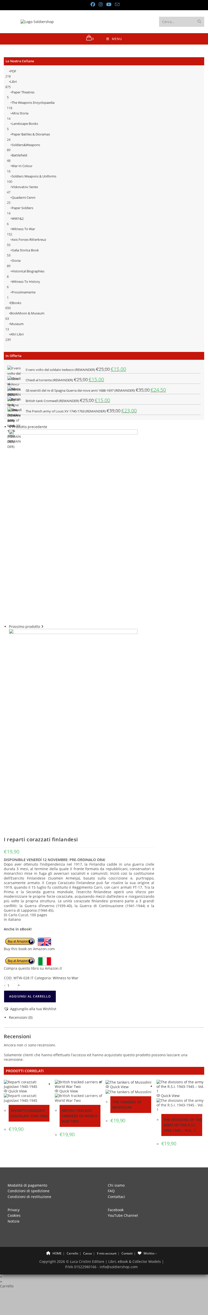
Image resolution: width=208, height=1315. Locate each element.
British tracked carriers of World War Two (80, 1116)
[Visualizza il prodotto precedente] (10, 426)
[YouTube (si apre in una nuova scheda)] (108, 4)
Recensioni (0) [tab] (20, 1017)
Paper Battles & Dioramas (31, 134)
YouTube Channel (123, 1215)
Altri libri (17, 334)
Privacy (14, 1209)
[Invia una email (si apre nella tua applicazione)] (116, 4)
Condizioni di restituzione (29, 1196)
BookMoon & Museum (27, 313)
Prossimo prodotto (24, 626)
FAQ (111, 1190)
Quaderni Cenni (23, 197)
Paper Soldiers (22, 208)
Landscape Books (25, 123)
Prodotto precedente (29, 426)
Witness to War (23, 229)
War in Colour (22, 166)
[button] (30, 1008)
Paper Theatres (23, 92)
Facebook (116, 1209)
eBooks (15, 303)
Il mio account (106, 1253)
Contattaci (116, 1196)
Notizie (14, 1221)
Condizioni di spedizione (28, 1190)
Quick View (17, 1091)
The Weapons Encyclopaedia (33, 102)
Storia (16, 260)
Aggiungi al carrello (30, 996)
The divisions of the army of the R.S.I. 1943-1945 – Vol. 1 (182, 1125)
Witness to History (26, 281)
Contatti (127, 1253)
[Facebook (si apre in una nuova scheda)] (93, 4)
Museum (17, 324)
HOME (57, 1253)
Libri (13, 81)
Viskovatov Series (25, 187)
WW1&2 (18, 218)
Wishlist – (150, 1253)
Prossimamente (24, 292)
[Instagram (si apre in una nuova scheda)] (100, 4)
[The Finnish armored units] (73, 726)
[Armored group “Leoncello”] (73, 526)
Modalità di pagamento (27, 1185)
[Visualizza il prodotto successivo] (42, 626)
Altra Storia (20, 113)
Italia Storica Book (25, 250)
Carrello (72, 1253)
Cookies (14, 1215)
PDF (13, 71)
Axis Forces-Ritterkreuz (29, 239)
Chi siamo (116, 1185)
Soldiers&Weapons (26, 145)
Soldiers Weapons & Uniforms (34, 176)
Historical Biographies (28, 271)
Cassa (87, 1253)
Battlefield (19, 155)
